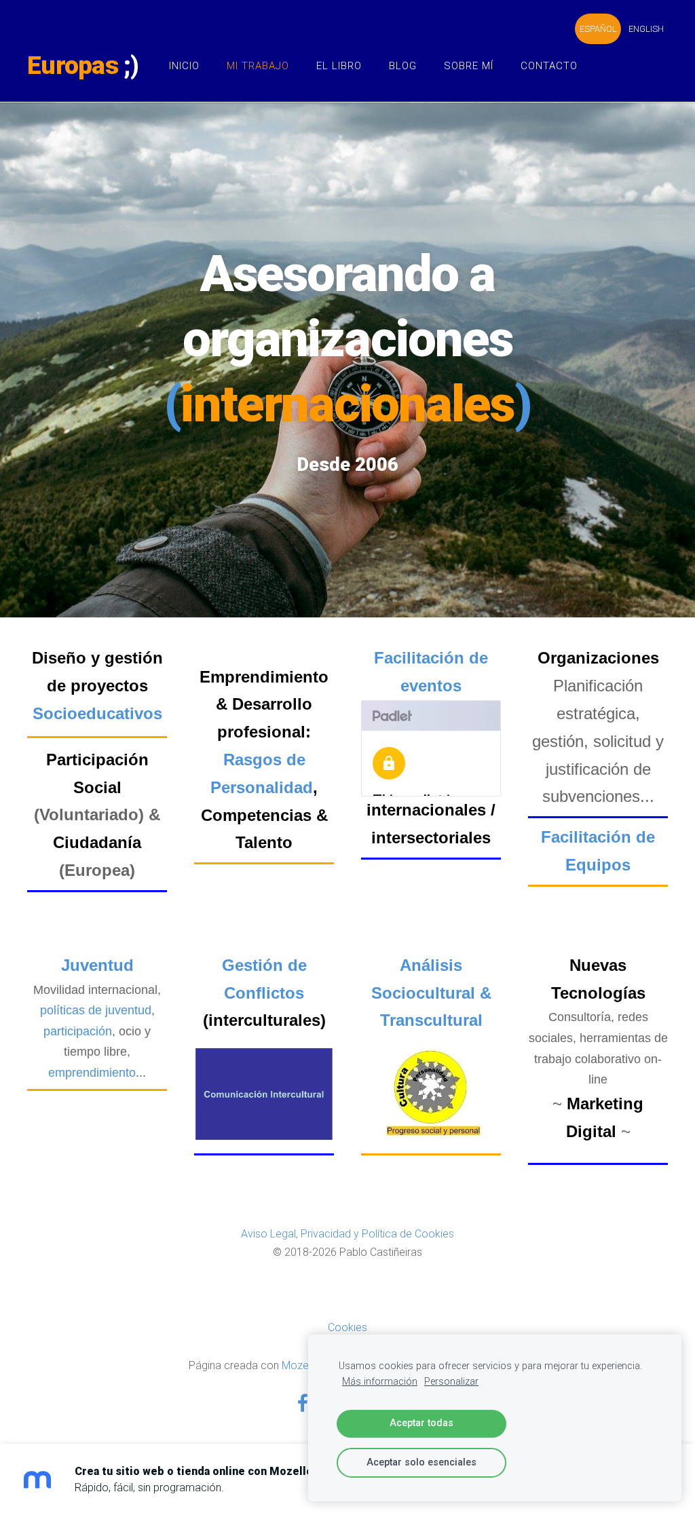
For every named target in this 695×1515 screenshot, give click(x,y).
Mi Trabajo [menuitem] (258, 66)
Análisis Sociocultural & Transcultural (431, 993)
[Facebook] (302, 1403)
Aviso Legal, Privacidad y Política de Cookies (347, 1233)
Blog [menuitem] (403, 66)
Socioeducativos (97, 713)
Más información (379, 1381)
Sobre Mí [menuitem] (468, 66)
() (347, 404)
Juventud (97, 965)
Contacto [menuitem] (549, 66)
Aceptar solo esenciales (421, 1462)
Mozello (301, 1365)
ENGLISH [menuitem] (646, 29)
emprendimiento (92, 1072)
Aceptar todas (421, 1423)
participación (77, 1031)
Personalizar (451, 1381)
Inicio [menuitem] (184, 66)
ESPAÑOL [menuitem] (598, 29)
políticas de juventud (95, 1010)
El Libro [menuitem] (339, 66)
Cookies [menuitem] (347, 1327)
